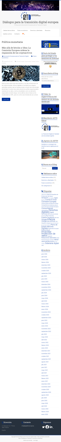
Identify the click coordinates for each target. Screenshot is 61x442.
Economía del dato (54, 214)
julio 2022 (44, 334)
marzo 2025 (44, 281)
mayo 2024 (44, 298)
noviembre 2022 (46, 328)
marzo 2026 (44, 259)
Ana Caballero (51, 198)
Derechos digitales (49, 211)
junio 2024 (44, 295)
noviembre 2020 (46, 386)
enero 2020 (44, 414)
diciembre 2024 (45, 284)
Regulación (49, 236)
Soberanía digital (52, 243)
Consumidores (47, 208)
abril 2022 (44, 339)
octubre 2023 (45, 315)
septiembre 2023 (46, 317)
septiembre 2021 (46, 359)
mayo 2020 (44, 403)
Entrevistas (51, 215)
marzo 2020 (44, 409)
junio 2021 (44, 367)
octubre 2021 (45, 356)
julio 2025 (44, 276)
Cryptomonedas (27, 61)
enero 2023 (44, 326)
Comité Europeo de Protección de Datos (49, 203)
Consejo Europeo (53, 206)
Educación (43, 215)
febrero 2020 (45, 411)
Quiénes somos (7, 34)
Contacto (17, 34)
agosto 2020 (45, 395)
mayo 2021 (44, 370)
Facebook (33, 61)
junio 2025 (44, 279)
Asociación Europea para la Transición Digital (16, 56)
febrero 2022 (45, 345)
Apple (56, 198)
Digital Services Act (47, 213)
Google (44, 219)
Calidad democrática (9, 30)
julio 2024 (44, 292)
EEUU (47, 215)
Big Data (43, 199)
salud (56, 239)
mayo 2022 (44, 337)
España (44, 217)
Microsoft (52, 223)
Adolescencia (43, 194)
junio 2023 (44, 320)
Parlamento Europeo (53, 228)
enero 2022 (44, 348)
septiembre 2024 (46, 290)
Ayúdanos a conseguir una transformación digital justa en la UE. (49, 146)
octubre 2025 (45, 270)
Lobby (56, 221)
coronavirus (44, 210)
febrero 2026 (45, 262)
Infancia (51, 219)
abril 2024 (44, 301)
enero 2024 (44, 309)
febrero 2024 (45, 306)
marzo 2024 (44, 304)
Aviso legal (35, 440)
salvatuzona (49, 241)
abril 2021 (44, 373)
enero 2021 (44, 381)
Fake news (56, 217)
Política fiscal (45, 230)
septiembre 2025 (46, 273)
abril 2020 (44, 406)
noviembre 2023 (46, 312)
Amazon (44, 198)
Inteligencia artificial (48, 221)
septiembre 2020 (46, 392)
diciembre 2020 (45, 384)
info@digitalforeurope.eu (28, 426)
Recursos (47, 30)
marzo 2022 (44, 342)
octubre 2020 (45, 389)
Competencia (45, 205)
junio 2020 (44, 400)
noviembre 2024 (46, 287)
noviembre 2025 (46, 268)
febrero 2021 (45, 378)
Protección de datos (48, 234)
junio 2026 (44, 254)
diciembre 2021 (45, 351)
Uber (42, 245)
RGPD (58, 237)
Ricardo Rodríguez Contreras (47, 239)
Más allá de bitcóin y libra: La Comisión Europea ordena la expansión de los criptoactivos (17, 50)
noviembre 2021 (46, 353)
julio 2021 (44, 364)
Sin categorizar (45, 185)
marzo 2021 (44, 375)
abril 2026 (44, 257)
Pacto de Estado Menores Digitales (49, 226)
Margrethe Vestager (45, 223)
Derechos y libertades (36, 30)
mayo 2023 (44, 323)
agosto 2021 (45, 362)
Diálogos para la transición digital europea (30, 22)
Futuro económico (22, 30)
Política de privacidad (27, 440)
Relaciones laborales (48, 238)
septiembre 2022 (46, 331)
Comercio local (51, 200)
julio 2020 (44, 398)
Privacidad (46, 232)
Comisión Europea (20, 61)
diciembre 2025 (45, 265)
